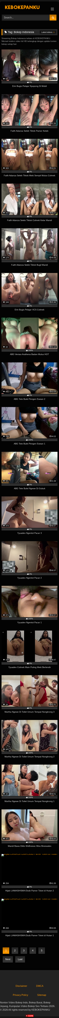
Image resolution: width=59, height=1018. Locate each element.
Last (20, 959)
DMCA (39, 986)
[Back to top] (49, 1009)
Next (7, 959)
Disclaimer (21, 986)
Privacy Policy (20, 995)
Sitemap (41, 995)
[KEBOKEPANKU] (24, 7)
